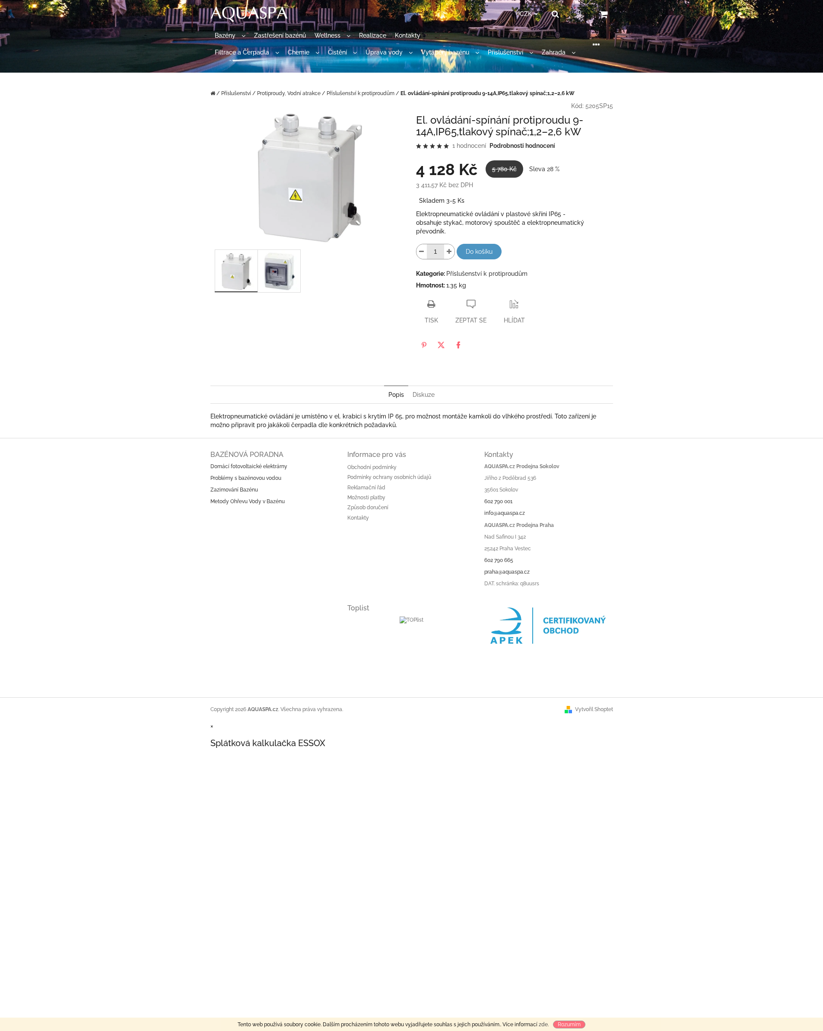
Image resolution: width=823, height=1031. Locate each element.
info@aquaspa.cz (504, 513)
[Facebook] (458, 345)
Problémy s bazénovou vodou (245, 478)
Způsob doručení (367, 507)
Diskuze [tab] (424, 394)
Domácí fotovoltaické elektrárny (248, 466)
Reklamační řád (366, 488)
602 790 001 (498, 501)
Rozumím (569, 1024)
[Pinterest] (424, 345)
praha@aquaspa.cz (507, 572)
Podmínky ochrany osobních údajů (389, 477)
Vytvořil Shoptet (594, 709)
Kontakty (358, 518)
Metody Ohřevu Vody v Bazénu (247, 501)
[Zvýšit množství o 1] (449, 251)
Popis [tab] (396, 394)
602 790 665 (498, 560)
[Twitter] (441, 345)
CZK (527, 13)
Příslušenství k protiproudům (486, 273)
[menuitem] (230, 35)
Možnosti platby (366, 498)
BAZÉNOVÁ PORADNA (246, 454)
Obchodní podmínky (372, 467)
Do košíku (479, 251)
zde (543, 1024)
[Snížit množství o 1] (421, 251)
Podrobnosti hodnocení (522, 145)
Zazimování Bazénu (234, 490)
